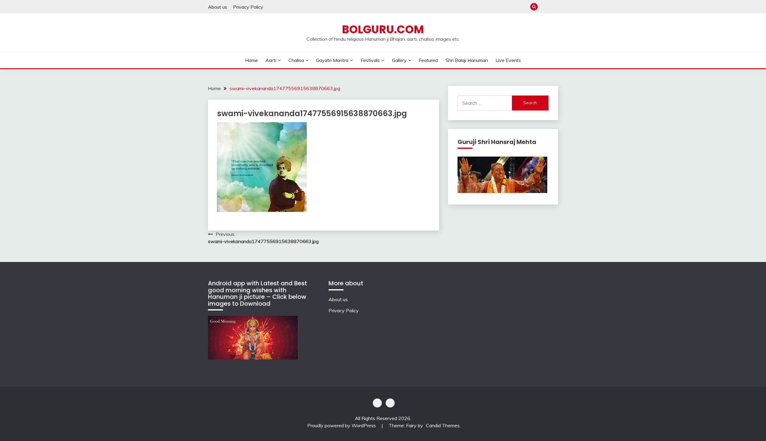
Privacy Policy (248, 7)
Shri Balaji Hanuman (467, 60)
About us (217, 7)
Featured (428, 60)
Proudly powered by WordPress (342, 425)
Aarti (270, 60)
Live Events (508, 60)
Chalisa (296, 60)
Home (251, 60)
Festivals (370, 60)
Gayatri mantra (332, 60)
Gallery (399, 60)
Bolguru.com (383, 29)
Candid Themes (443, 425)
